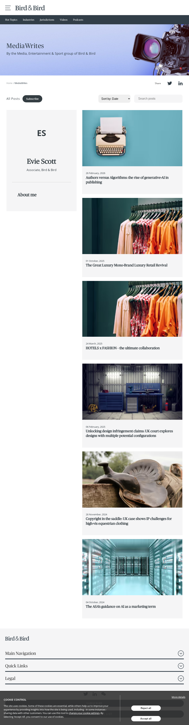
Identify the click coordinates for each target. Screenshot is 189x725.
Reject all (146, 708)
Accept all (146, 718)
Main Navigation (20, 653)
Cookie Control (15, 699)
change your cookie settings (84, 713)
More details (178, 697)
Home (9, 83)
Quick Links (16, 665)
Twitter (169, 83)
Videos (64, 19)
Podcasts (78, 19)
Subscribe (32, 99)
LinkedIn (180, 83)
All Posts (13, 99)
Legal (10, 678)
